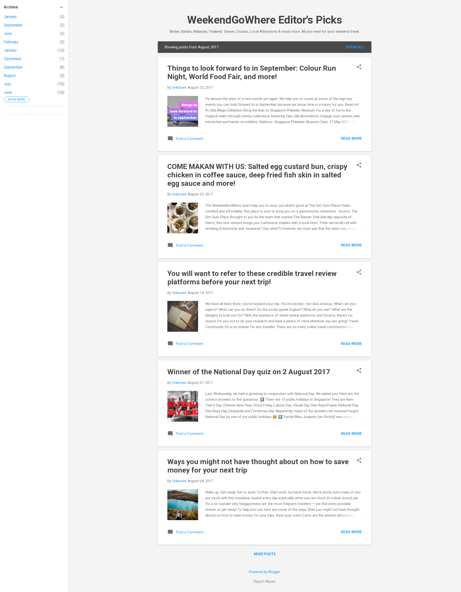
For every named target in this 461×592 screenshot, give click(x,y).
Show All (355, 47)
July (7, 84)
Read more (351, 138)
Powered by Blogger (264, 572)
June (8, 33)
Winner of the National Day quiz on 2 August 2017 (248, 372)
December (12, 58)
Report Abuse (264, 581)
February (11, 42)
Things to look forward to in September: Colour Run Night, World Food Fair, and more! (251, 72)
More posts (265, 554)
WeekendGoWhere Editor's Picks (264, 19)
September (13, 25)
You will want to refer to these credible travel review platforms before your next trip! (252, 277)
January (10, 16)
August (10, 75)
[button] (359, 67)
